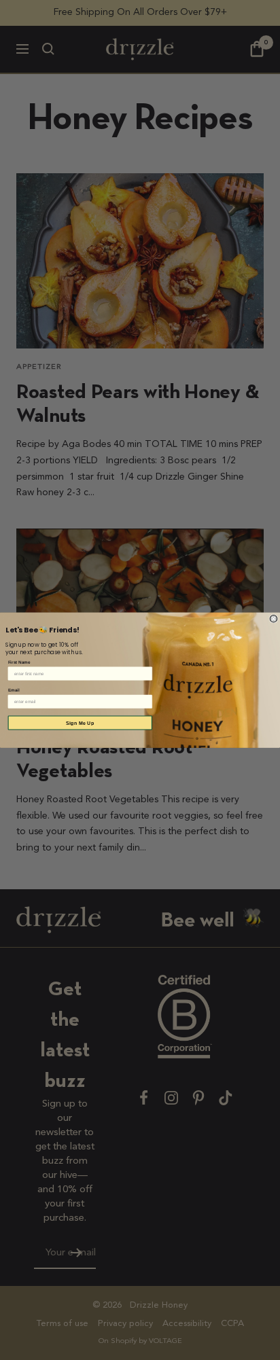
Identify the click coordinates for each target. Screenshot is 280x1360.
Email (14, 689)
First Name (19, 662)
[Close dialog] (273, 618)
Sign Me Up (80, 723)
